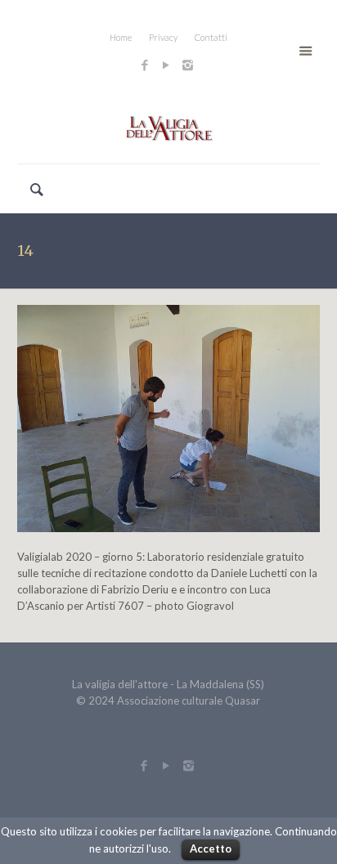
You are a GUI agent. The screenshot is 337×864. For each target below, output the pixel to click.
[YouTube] (166, 64)
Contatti (211, 37)
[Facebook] (145, 64)
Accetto (210, 848)
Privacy (163, 37)
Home (121, 37)
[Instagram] (189, 64)
